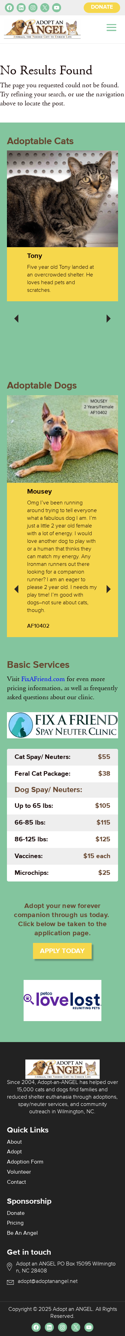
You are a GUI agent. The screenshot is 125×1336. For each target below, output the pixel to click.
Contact (16, 1182)
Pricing (15, 1223)
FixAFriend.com (43, 679)
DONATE (102, 7)
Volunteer (19, 1172)
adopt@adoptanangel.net (47, 1281)
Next (108, 313)
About (14, 1142)
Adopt (14, 1152)
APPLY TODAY (62, 950)
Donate (16, 1213)
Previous (16, 313)
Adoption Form (25, 1162)
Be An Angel (22, 1233)
